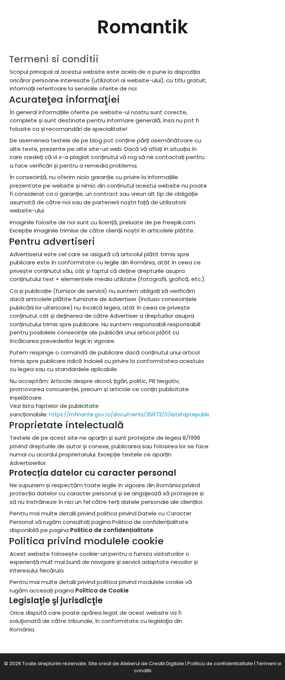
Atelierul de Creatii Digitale (152, 663)
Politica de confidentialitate (220, 663)
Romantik (142, 27)
